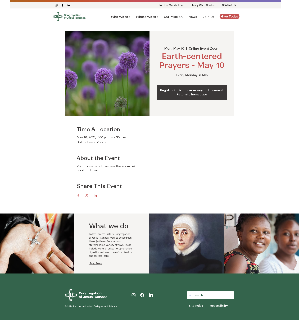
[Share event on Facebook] (78, 195)
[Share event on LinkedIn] (95, 195)
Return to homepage (192, 94)
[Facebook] (62, 5)
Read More (95, 263)
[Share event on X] (86, 195)
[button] (192, 15)
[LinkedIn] (68, 5)
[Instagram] (56, 5)
